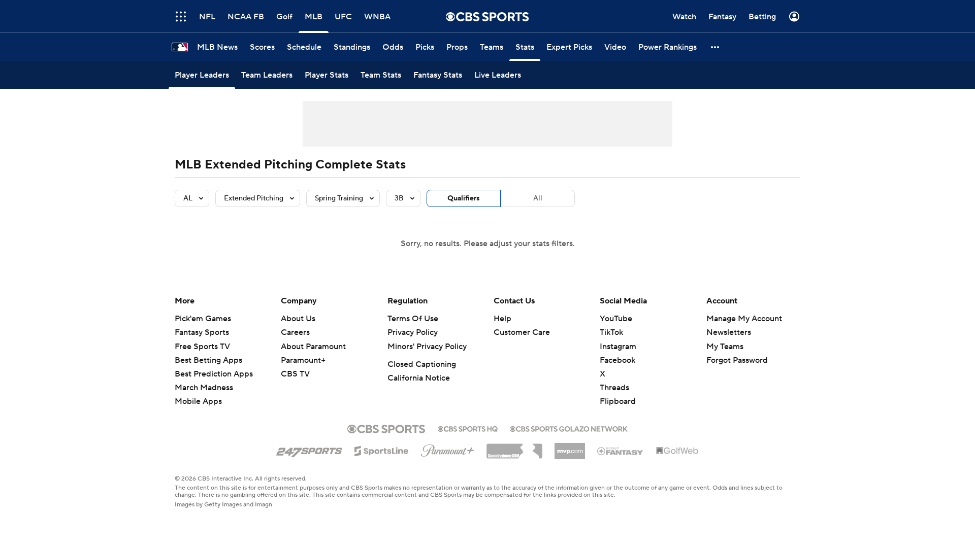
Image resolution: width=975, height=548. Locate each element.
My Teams (724, 346)
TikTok (611, 332)
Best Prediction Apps (214, 374)
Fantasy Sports (202, 332)
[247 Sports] (309, 449)
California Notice (418, 378)
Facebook (617, 360)
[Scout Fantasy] (620, 451)
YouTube (616, 319)
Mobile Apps (198, 401)
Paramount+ (303, 360)
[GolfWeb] (677, 451)
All (537, 198)
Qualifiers (463, 198)
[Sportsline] (381, 449)
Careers (295, 332)
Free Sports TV (202, 346)
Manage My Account (744, 319)
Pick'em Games (203, 319)
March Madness (204, 388)
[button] (715, 47)
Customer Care (522, 332)
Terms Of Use (412, 319)
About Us (298, 319)
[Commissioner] (514, 447)
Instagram (618, 346)
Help (502, 319)
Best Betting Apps (208, 360)
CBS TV (295, 374)
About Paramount (313, 346)
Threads (614, 388)
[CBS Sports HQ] (468, 428)
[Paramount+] (447, 448)
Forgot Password (737, 360)
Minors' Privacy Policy (427, 346)
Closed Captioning (421, 364)
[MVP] (570, 447)
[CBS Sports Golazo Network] (569, 428)
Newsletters (728, 332)
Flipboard (618, 401)
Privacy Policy (412, 332)
